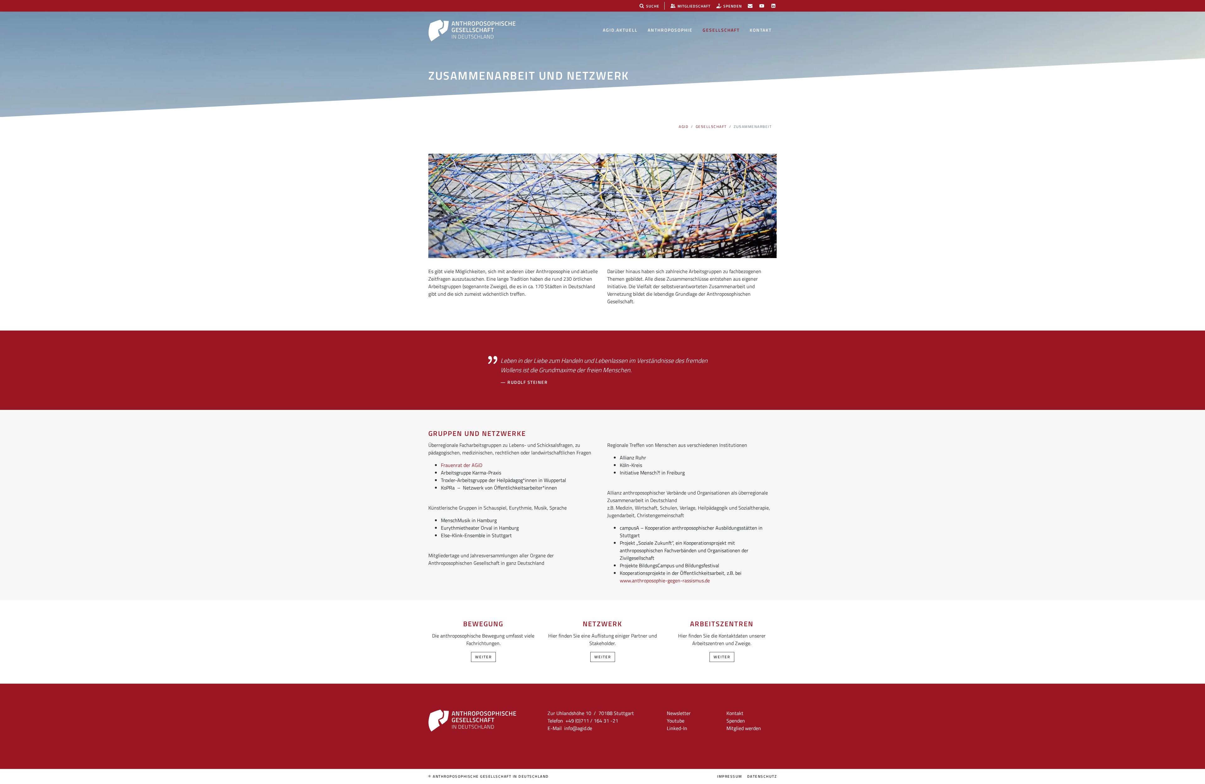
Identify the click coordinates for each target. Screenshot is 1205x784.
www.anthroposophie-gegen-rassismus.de (665, 580)
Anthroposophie (670, 30)
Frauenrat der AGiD (461, 465)
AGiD (683, 127)
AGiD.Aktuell (620, 30)
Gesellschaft (721, 30)
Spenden (735, 720)
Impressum (729, 776)
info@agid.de (578, 728)
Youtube (675, 720)
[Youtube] (761, 6)
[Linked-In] (773, 6)
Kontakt (761, 30)
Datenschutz (762, 776)
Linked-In (677, 728)
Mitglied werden (743, 728)
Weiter (483, 657)
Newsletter (679, 713)
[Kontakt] (750, 6)
